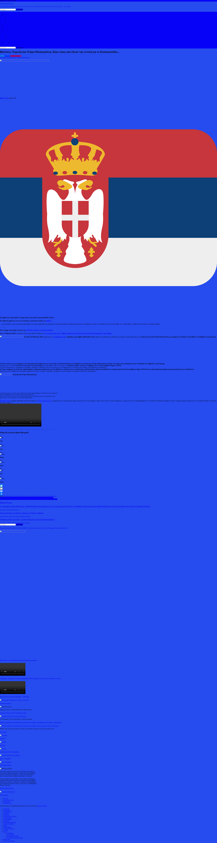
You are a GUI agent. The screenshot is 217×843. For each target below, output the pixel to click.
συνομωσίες (53, 496)
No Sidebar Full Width (13, 836)
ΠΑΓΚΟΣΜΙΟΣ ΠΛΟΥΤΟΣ (15, 29)
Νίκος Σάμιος (26, 516)
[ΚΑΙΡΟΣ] (3, 742)
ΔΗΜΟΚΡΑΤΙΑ (11, 17)
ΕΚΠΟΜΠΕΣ (7, 827)
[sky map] (3, 748)
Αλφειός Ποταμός (24, 57)
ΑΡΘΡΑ (5, 830)
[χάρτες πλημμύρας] (5, 762)
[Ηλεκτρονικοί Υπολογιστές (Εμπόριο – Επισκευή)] (14, 700)
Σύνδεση (5, 798)
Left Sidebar (10, 833)
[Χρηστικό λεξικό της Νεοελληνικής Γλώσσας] (13, 716)
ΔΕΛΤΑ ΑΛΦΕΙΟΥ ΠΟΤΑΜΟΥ (16, 40)
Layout (5, 831)
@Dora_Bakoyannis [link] (44, 401)
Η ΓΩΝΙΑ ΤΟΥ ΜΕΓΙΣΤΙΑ (14, 37)
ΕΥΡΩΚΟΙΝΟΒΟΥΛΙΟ (13, 23)
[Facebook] (108, 491)
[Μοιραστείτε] (108, 494)
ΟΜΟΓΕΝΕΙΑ (11, 20)
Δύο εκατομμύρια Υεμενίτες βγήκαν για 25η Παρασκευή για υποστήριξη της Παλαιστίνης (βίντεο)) (26, 497)
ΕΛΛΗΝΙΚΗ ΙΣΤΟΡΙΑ (13, 34)
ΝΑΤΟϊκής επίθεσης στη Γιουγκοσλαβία (39, 330)
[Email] (108, 488)
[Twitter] (108, 486)
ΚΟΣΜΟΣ (6, 15)
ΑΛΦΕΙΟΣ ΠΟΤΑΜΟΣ (6, 3)
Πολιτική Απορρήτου (9, 841)
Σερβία (48, 496)
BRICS (2, 56)
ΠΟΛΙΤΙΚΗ (6, 14)
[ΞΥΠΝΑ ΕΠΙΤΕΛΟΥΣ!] (7, 792)
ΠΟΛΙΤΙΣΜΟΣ (11, 35)
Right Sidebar (10, 834)
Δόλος (13, 496)
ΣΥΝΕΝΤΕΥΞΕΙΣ (8, 828)
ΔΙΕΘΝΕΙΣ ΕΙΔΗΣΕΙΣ (9, 26)
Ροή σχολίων (6, 801)
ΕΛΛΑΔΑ (6, 24)
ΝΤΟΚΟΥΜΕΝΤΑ (15, 56)
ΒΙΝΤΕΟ (5, 31)
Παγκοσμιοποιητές (41, 496)
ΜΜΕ (5, 825)
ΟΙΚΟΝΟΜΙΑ (7, 27)
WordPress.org (7, 803)
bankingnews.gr (59, 337)
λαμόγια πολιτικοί (31, 496)
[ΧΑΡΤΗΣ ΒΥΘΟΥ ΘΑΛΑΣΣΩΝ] (10, 755)
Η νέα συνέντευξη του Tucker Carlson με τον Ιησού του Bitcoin (22, 513)
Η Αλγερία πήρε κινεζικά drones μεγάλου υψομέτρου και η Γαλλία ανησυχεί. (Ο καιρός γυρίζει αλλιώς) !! (28, 499)
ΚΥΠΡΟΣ (9, 18)
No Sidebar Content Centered (15, 838)
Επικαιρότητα (22, 496)
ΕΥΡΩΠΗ (9, 21)
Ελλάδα (17, 496)
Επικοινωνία (6, 839)
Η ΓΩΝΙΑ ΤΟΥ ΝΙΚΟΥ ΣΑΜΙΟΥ (16, 38)
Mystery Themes (42, 806)
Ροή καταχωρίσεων (8, 800)
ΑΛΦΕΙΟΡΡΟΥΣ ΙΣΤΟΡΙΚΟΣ (11, 32)
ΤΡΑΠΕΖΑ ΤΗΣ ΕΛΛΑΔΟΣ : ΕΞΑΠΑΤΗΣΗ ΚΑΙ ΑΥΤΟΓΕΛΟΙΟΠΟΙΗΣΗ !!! (27, 520)
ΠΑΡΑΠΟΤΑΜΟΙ (15, 41)
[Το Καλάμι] (3, 735)
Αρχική (5, 12)
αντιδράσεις (8, 496)
